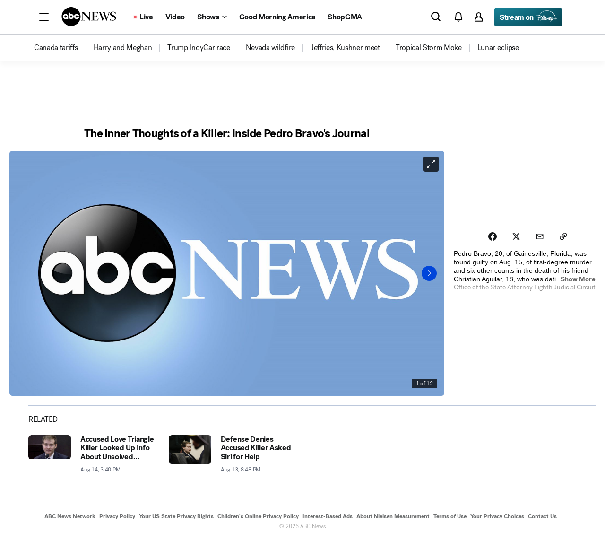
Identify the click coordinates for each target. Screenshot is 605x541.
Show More (578, 279)
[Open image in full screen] (431, 164)
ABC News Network (69, 516)
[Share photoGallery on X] (516, 236)
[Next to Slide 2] (429, 273)
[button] (44, 17)
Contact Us (542, 516)
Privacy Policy (117, 516)
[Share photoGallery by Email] (540, 236)
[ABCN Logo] (88, 16)
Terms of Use (450, 516)
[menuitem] (56, 48)
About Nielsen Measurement (393, 516)
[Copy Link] (563, 236)
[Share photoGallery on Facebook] (492, 236)
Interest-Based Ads (327, 516)
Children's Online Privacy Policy (258, 516)
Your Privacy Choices (497, 516)
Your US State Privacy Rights (176, 516)
